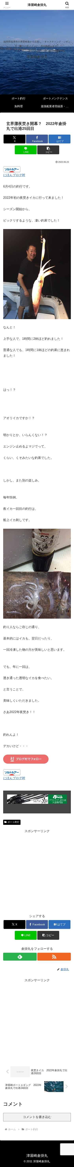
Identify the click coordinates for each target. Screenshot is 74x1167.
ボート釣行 (13, 822)
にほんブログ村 (14, 175)
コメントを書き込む (37, 1117)
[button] (48, 149)
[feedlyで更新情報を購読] (20, 957)
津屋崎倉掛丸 (37, 4)
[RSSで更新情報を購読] (54, 957)
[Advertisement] (37, 871)
